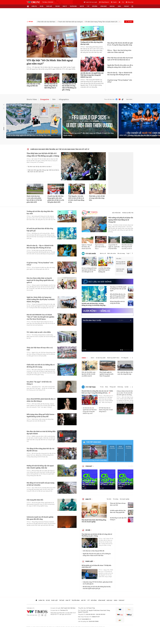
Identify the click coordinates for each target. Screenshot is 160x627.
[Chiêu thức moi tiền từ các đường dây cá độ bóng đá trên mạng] (67, 370)
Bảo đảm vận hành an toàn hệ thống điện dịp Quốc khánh (41, 433)
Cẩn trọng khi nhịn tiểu (35, 500)
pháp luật (49, 6)
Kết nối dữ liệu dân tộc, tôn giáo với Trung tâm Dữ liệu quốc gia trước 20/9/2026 (117, 296)
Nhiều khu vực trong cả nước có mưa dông (95, 460)
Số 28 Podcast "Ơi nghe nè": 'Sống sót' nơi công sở (125, 484)
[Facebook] (117, 99)
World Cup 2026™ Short (113, 357)
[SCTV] (120, 620)
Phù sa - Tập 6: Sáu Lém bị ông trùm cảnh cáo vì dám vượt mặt (119, 51)
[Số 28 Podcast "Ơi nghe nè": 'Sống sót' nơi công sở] (125, 479)
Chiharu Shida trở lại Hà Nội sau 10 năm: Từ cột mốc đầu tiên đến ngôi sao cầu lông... (125, 392)
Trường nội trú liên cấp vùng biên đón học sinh (91, 43)
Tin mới (130, 21)
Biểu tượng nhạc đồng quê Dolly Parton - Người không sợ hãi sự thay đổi (41, 415)
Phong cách (113, 387)
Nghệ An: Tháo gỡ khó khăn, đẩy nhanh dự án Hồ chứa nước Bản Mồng (87, 246)
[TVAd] (129, 609)
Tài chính (109, 499)
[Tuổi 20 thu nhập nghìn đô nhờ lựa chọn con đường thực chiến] (33, 120)
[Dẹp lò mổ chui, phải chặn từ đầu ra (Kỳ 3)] (101, 239)
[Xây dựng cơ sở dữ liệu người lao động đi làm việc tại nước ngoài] (130, 288)
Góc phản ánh (116, 212)
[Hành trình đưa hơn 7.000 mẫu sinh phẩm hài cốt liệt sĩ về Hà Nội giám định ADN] (35, 189)
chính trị (34, 6)
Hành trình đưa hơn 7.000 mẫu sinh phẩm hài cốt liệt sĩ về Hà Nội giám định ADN (34, 199)
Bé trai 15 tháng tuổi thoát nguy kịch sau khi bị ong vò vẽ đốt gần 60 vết (89, 270)
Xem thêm (129, 99)
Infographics (64, 99)
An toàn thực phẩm (101, 357)
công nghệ (103, 6)
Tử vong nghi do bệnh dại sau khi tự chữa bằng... (120, 263)
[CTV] (120, 615)
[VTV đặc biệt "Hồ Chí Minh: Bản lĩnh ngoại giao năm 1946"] (52, 42)
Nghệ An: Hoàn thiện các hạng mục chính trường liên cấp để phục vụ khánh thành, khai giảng (41, 299)
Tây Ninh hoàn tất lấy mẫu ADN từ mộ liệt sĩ (39, 166)
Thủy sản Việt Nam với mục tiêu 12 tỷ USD (40, 349)
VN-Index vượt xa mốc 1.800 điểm (39, 332)
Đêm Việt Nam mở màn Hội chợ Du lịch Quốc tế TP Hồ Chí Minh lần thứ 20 (120, 59)
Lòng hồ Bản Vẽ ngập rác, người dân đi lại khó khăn (114, 246)
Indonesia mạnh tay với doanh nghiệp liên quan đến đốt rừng (40, 518)
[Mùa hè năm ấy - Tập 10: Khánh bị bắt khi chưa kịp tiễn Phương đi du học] (67, 250)
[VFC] (120, 609)
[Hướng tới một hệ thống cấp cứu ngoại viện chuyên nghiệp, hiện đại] (67, 471)
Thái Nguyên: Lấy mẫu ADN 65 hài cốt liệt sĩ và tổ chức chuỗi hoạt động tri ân (76, 199)
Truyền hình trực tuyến (91, 2)
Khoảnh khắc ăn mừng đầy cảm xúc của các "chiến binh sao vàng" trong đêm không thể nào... (97, 392)
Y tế (88, 6)
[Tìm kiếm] (123, 2)
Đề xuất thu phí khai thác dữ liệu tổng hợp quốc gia (40, 230)
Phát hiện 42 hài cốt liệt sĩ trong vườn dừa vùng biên (97, 198)
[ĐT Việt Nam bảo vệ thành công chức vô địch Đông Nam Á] (51, 78)
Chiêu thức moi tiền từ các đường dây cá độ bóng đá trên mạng (40, 366)
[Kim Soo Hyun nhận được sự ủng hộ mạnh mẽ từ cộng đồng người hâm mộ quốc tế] (67, 283)
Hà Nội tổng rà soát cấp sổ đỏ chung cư (118, 518)
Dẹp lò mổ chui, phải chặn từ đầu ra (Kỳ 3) (100, 246)
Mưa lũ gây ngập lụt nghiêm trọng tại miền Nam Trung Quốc (106, 374)
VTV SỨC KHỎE (91, 253)
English (115, 2)
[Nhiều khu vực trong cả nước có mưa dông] (95, 452)
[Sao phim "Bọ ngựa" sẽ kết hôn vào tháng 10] (67, 387)
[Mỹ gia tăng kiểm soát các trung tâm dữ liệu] (130, 303)
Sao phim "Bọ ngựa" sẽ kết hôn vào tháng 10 (39, 383)
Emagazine (44, 99)
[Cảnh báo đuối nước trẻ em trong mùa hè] (129, 270)
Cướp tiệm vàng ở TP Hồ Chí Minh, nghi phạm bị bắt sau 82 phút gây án (97, 583)
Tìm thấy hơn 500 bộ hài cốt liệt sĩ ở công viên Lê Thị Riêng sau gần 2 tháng (69, 87)
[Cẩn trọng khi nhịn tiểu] (67, 505)
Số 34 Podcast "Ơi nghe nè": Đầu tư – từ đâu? (107, 483)
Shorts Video (32, 99)
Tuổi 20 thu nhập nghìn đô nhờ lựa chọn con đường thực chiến (29, 135)
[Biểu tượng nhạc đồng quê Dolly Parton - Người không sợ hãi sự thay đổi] (67, 419)
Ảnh (54, 99)
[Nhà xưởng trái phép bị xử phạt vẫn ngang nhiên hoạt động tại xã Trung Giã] (94, 224)
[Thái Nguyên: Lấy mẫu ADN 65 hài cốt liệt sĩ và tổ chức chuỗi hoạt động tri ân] (76, 189)
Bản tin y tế (103, 253)
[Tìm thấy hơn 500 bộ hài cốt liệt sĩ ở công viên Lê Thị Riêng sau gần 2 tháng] (69, 78)
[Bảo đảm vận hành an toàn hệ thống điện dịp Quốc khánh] (67, 436)
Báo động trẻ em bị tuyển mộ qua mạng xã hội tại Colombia (40, 484)
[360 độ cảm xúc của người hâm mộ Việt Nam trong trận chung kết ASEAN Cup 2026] (92, 64)
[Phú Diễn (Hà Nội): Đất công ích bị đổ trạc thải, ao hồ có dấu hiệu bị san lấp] (127, 239)
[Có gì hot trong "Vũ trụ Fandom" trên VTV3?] (67, 268)
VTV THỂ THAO (91, 387)
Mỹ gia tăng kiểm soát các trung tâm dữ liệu (117, 302)
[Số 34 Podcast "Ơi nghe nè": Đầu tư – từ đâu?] (107, 479)
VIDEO (84, 358)
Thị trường (115, 499)
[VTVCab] (129, 615)
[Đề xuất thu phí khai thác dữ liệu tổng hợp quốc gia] (67, 233)
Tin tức (102, 387)
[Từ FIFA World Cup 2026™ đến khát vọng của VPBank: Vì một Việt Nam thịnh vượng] (90, 120)
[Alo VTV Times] (89, 212)
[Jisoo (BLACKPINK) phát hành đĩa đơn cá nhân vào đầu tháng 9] (67, 404)
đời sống (94, 6)
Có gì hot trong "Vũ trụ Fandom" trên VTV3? (119, 81)
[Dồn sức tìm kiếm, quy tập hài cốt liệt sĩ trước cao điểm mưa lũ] (90, 365)
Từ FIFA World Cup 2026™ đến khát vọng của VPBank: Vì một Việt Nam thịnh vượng (88, 134)
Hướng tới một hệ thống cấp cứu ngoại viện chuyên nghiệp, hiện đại (40, 467)
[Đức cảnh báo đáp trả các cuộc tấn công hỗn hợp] (125, 365)
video (119, 6)
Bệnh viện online (111, 253)
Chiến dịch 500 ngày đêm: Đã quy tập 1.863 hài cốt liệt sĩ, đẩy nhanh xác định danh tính (43, 170)
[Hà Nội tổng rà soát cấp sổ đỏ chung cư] (130, 519)
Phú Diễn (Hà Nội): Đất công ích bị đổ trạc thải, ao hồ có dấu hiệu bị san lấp (127, 246)
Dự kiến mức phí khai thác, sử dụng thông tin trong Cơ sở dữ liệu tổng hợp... (94, 304)
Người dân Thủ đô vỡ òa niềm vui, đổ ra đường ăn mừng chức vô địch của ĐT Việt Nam (97, 554)
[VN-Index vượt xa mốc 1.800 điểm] (67, 337)
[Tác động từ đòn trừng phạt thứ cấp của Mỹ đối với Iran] (67, 453)
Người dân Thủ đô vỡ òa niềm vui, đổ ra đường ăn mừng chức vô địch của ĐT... (120, 66)
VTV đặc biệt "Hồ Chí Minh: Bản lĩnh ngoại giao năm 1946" (50, 62)
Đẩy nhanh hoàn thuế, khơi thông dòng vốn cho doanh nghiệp (94, 521)
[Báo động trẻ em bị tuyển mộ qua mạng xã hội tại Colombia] (67, 488)
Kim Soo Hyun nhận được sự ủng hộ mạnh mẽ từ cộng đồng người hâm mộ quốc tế (40, 280)
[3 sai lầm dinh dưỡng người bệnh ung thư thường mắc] (105, 261)
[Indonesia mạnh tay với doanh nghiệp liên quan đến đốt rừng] (67, 522)
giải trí (82, 6)
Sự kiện (126, 387)
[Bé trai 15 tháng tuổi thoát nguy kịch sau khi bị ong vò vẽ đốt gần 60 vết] (89, 261)
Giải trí (92, 357)
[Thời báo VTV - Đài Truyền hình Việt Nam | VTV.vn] (33, 2)
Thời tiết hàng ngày (93, 442)
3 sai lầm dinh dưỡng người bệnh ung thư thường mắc (104, 270)
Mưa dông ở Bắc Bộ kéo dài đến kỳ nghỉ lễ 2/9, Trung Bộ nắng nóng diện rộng (120, 44)
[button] (130, 253)
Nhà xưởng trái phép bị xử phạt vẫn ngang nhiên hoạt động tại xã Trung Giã (120, 220)
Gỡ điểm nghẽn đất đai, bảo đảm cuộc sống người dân (118, 511)
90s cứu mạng (121, 253)
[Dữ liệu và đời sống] (97, 281)
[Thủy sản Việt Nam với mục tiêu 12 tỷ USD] (67, 353)
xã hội (41, 6)
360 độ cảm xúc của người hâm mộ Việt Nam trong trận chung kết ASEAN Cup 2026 (91, 75)
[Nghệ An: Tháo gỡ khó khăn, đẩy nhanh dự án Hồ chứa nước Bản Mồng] (87, 239)
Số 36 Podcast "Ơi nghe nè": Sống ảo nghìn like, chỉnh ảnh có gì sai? (89, 483)
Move (106, 387)
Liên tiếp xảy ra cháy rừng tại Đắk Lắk (33, 85)
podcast (126, 6)
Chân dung (120, 387)
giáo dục (112, 6)
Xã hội (88, 530)
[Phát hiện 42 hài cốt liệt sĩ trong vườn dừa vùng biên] (97, 189)
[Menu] (132, 6)
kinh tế (65, 6)
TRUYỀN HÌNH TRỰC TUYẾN (92, 320)
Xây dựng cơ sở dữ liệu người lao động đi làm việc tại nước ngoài (118, 288)
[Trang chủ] (28, 6)
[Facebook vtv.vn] (120, 2)
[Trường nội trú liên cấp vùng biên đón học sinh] (92, 33)
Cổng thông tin (105, 2)
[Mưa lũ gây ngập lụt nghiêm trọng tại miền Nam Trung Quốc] (107, 365)
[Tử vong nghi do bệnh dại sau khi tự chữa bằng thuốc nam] (129, 263)
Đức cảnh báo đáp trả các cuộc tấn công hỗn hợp (124, 373)
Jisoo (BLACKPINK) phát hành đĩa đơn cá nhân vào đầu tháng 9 (41, 400)
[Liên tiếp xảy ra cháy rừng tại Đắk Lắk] (34, 78)
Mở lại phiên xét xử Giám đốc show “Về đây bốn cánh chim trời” (96, 566)
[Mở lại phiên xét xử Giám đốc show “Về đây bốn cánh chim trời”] (90, 574)
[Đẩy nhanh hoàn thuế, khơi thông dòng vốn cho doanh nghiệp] (94, 510)
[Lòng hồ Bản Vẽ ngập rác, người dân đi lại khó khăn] (114, 239)
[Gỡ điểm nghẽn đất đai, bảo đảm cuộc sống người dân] (130, 512)
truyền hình (73, 6)
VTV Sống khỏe (125, 357)
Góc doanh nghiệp (124, 499)
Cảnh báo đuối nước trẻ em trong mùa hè (120, 270)
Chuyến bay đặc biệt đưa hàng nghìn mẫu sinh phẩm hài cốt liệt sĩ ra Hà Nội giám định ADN (56, 199)
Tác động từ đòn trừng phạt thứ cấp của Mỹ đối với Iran (40, 450)
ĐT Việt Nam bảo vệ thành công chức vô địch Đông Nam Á (50, 86)
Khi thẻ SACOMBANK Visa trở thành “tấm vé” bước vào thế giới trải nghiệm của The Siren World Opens (40, 317)
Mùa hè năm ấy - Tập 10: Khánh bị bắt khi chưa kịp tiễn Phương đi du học (119, 74)
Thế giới (57, 6)
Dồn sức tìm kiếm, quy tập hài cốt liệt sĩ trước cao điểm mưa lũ (88, 374)
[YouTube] (120, 99)
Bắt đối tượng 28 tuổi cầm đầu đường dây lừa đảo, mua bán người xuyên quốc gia (97, 587)
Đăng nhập (130, 2)
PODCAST (89, 466)
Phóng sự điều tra (127, 212)
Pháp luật (89, 561)
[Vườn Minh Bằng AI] (107, 311)
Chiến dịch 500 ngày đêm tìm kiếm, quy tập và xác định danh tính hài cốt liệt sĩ (59, 149)
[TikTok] (123, 99)
